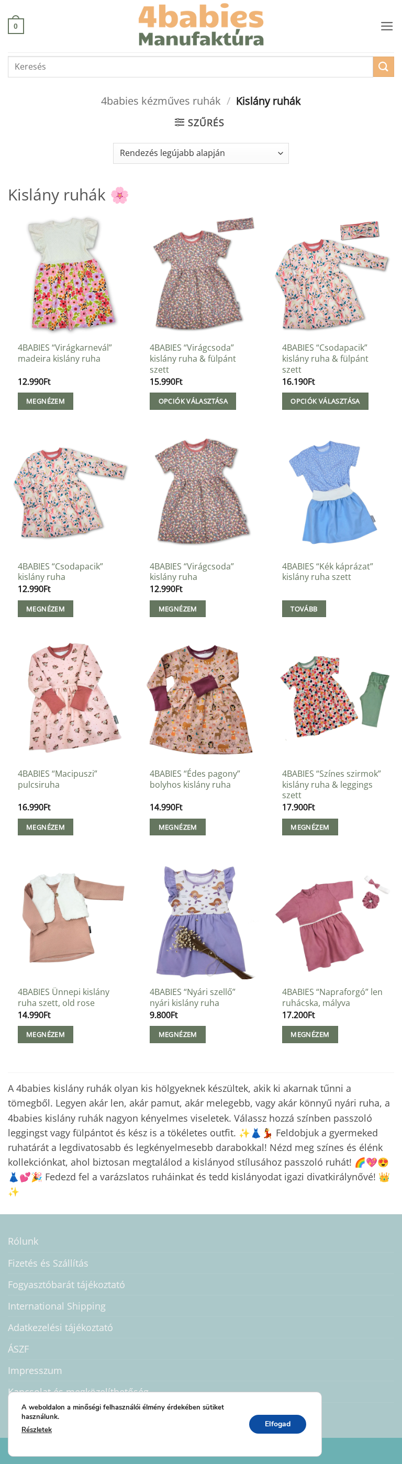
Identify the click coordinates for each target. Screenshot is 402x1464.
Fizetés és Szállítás (48, 1263)
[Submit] (383, 67)
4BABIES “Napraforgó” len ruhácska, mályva (332, 997)
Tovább (304, 608)
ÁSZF (18, 1349)
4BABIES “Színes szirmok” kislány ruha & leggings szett (331, 784)
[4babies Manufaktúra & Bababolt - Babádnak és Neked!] (201, 26)
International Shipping (57, 1306)
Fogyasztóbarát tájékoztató (66, 1284)
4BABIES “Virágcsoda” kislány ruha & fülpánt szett (193, 358)
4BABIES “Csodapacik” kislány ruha (60, 572)
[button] (16, 25)
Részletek (36, 1430)
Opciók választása (193, 401)
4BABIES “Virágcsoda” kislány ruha (192, 572)
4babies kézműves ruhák (161, 100)
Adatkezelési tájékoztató (60, 1327)
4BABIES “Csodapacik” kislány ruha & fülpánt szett (325, 358)
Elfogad (278, 1423)
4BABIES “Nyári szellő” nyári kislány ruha (193, 997)
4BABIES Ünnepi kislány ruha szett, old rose (63, 997)
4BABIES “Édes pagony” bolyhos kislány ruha (195, 779)
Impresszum (35, 1370)
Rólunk (23, 1241)
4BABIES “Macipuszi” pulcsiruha (57, 779)
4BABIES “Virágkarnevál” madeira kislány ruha (65, 353)
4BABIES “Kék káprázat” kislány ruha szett (327, 572)
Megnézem (45, 401)
